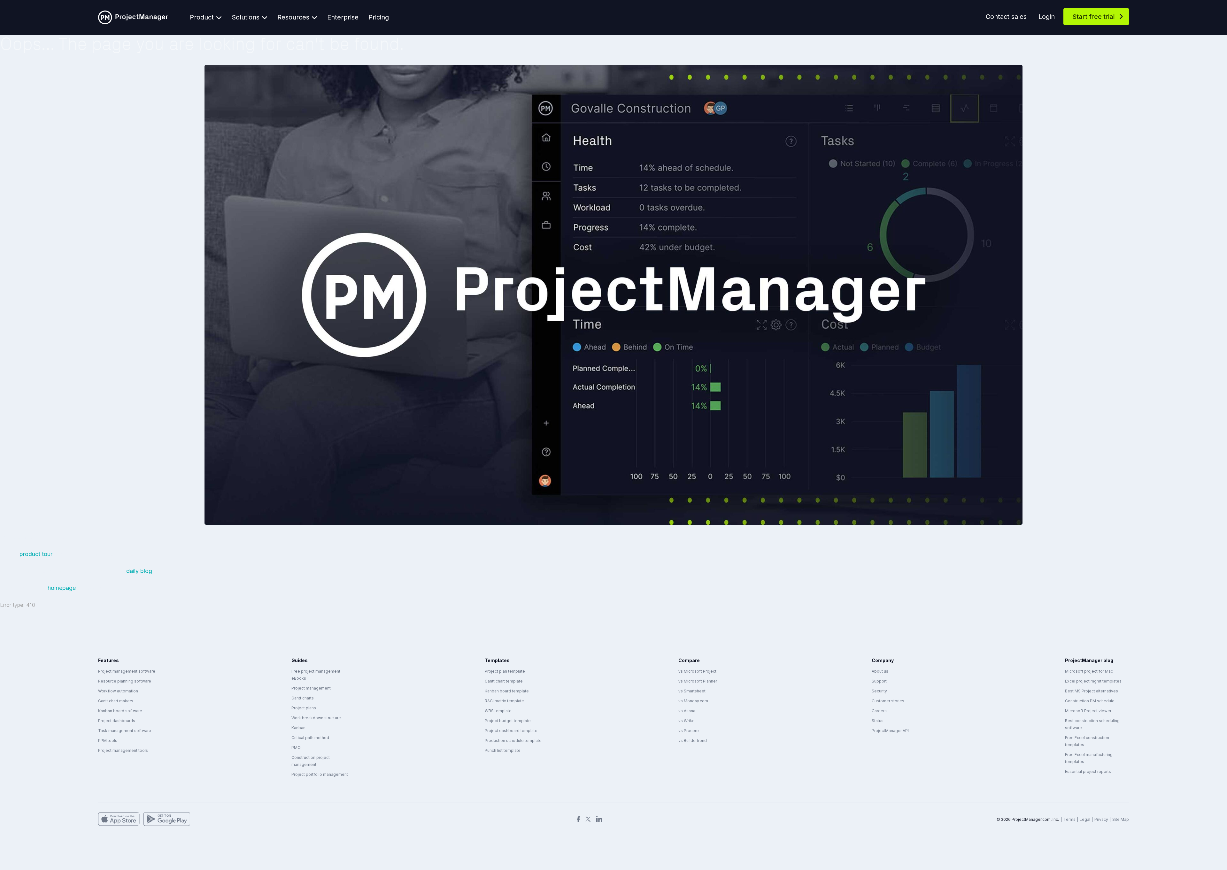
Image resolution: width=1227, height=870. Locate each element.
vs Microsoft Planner (697, 681)
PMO (296, 747)
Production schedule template (513, 740)
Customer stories (888, 700)
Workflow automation (118, 691)
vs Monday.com (693, 700)
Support (879, 681)
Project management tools (123, 750)
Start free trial (1093, 16)
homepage (62, 587)
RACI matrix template (504, 700)
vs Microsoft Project (697, 671)
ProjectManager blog (1089, 660)
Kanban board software (120, 710)
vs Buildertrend (692, 740)
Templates (497, 660)
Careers (879, 710)
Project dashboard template (511, 730)
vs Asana (686, 710)
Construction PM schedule (1090, 700)
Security (879, 691)
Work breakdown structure (316, 717)
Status (878, 720)
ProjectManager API (890, 730)
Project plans (303, 708)
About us (880, 671)
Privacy (1101, 819)
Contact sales (1006, 16)
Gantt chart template (504, 681)
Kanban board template (507, 691)
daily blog (139, 571)
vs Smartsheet (692, 691)
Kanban (298, 727)
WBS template (498, 710)
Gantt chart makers (115, 700)
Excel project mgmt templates (1093, 681)
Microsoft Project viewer (1088, 710)
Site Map (1120, 819)
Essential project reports (1088, 771)
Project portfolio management (319, 774)
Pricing (378, 17)
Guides (299, 660)
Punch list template (503, 750)
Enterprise (343, 17)
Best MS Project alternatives (1091, 691)
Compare (689, 660)
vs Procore (688, 730)
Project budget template (508, 720)
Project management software (126, 671)
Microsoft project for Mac (1089, 671)
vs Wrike (686, 720)
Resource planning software (124, 681)
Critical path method (310, 737)
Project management (311, 688)
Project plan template (505, 671)
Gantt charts (302, 698)
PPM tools (107, 740)
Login (1046, 16)
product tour (36, 554)
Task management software (124, 730)
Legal (1085, 819)
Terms (1069, 819)
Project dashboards (116, 720)
